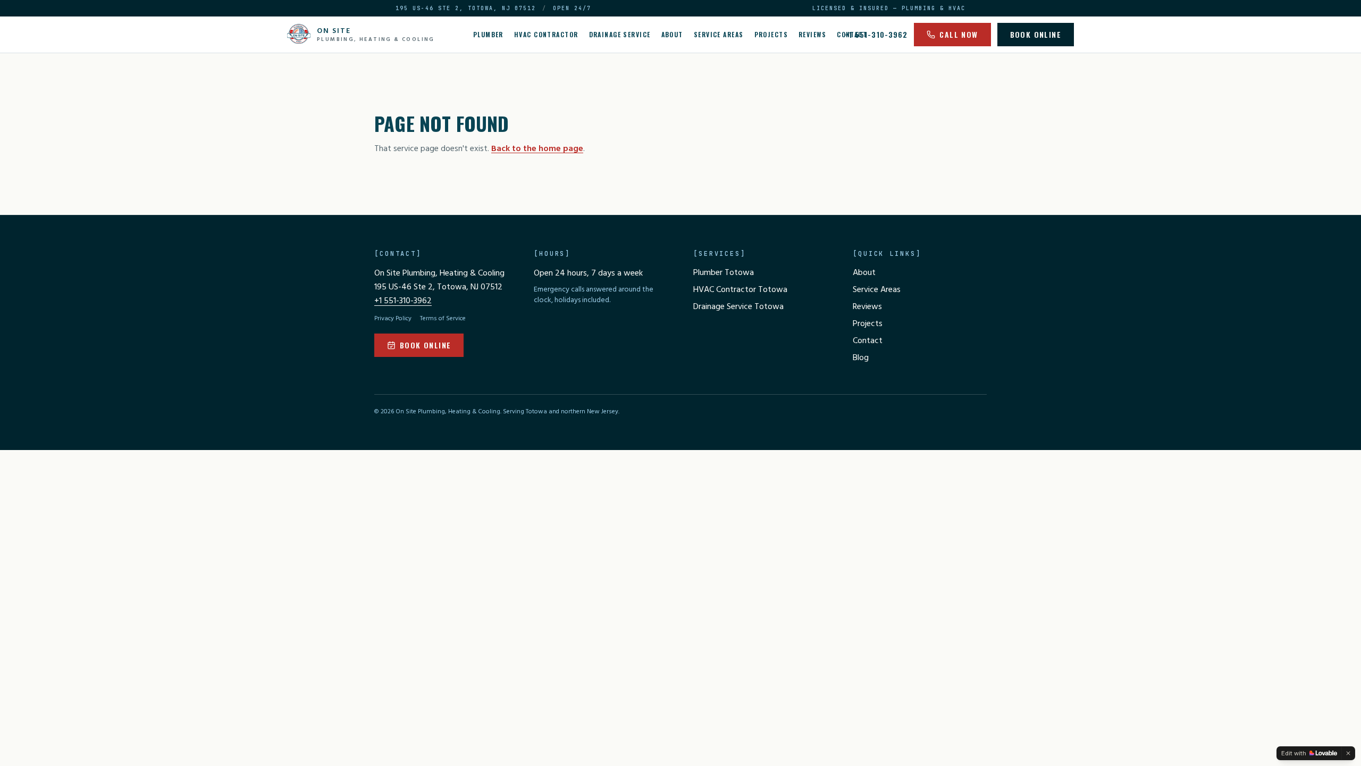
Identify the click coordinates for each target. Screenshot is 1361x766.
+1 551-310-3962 (876, 34)
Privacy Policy (392, 318)
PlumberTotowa (723, 273)
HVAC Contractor (546, 34)
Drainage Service (620, 34)
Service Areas (719, 34)
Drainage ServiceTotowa (738, 307)
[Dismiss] (1348, 753)
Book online (1035, 34)
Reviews (812, 34)
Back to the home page (537, 149)
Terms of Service (443, 318)
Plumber (488, 34)
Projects (771, 34)
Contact (868, 341)
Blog (861, 358)
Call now (958, 34)
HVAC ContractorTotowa (740, 290)
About (672, 34)
